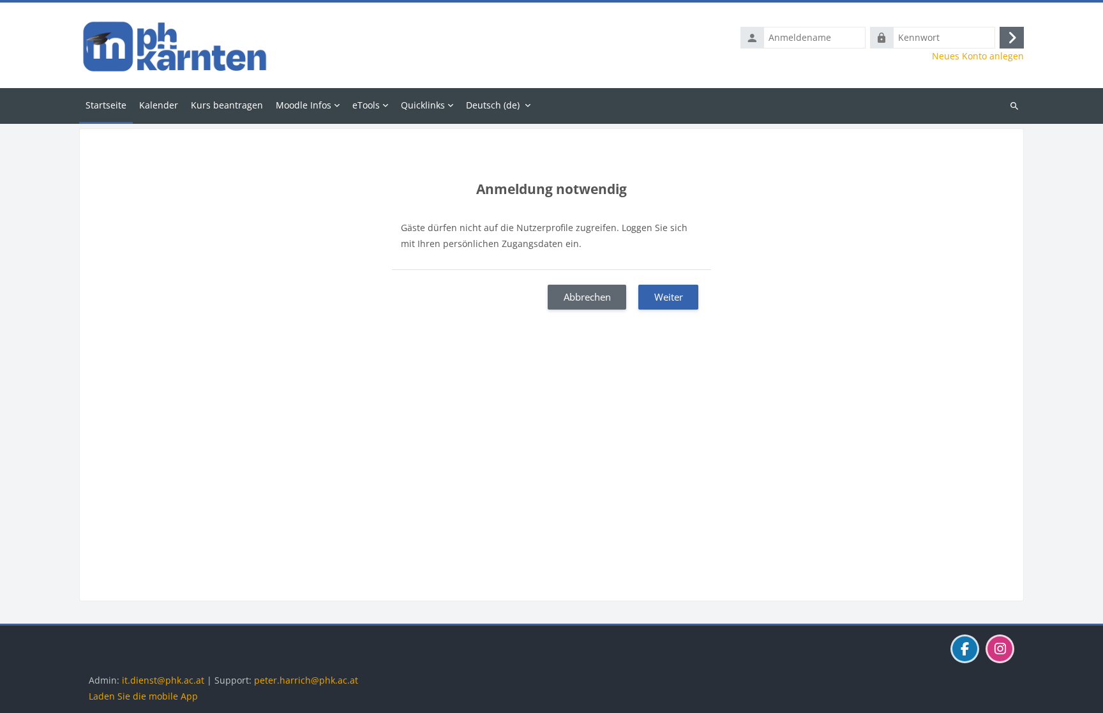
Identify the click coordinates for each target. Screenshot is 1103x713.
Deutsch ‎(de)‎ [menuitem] (493, 105)
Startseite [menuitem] (106, 105)
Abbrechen (587, 296)
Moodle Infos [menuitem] (303, 105)
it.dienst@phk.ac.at (163, 680)
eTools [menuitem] (366, 105)
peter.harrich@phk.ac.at (306, 680)
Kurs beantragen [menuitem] (227, 105)
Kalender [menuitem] (158, 105)
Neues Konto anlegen (978, 56)
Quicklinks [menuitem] (423, 105)
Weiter (668, 296)
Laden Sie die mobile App (143, 696)
